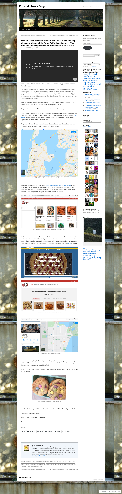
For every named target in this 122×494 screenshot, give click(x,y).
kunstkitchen (36, 47)
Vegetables (95, 89)
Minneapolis (88, 255)
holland (43, 463)
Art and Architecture (90, 75)
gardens (96, 80)
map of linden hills (38, 464)
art (84, 248)
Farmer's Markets (43, 461)
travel (88, 259)
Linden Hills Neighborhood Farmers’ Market (58, 185)
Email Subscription (89, 35)
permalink (40, 466)
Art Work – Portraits (31, 29)
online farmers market (49, 464)
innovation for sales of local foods (54, 463)
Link (69, 243)
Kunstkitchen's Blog (32, 6)
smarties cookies (59, 464)
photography (89, 81)
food (95, 253)
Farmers (73, 461)
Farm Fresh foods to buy (64, 461)
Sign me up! (87, 48)
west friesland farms (25, 466)
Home (22, 29)
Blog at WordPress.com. (98, 479)
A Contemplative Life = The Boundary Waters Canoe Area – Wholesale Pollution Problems (93, 107)
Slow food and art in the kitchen (92, 86)
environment (36, 461)
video (75, 464)
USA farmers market (68, 464)
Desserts (86, 78)
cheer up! (56, 461)
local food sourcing (29, 464)
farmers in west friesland (27, 463)
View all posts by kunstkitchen (40, 456)
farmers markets (37, 463)
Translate (94, 66)
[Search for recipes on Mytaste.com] (87, 126)
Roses (84, 259)
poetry (99, 257)
